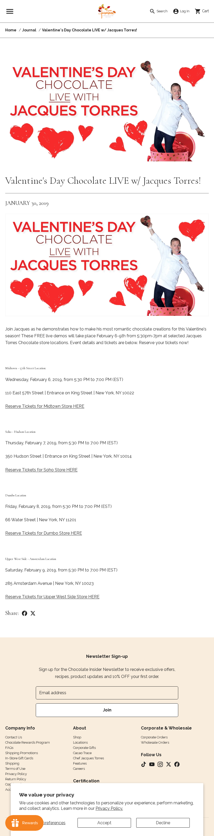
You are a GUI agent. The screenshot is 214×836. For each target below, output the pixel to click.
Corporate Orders (154, 737)
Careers (79, 769)
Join (107, 710)
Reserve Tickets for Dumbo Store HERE (43, 533)
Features (80, 763)
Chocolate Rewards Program (27, 742)
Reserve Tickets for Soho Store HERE (41, 469)
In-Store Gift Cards (19, 758)
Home (10, 30)
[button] (9, 11)
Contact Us (13, 737)
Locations (80, 742)
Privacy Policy (16, 774)
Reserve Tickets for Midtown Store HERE (44, 406)
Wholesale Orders (155, 742)
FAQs (9, 748)
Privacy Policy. (109, 808)
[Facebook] (24, 613)
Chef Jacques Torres (88, 758)
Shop (77, 737)
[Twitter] (32, 613)
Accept (104, 822)
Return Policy (15, 779)
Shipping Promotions (21, 753)
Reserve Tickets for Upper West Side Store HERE (52, 596)
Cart (204, 11)
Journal (29, 30)
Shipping (12, 763)
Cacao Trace (82, 753)
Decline (163, 822)
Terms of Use (15, 769)
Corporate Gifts (84, 748)
